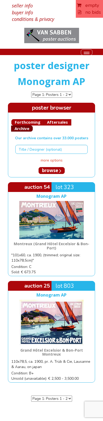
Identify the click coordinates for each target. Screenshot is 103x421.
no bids (91, 12)
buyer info (22, 12)
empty (90, 5)
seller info (22, 5)
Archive (22, 128)
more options (52, 160)
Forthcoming (27, 122)
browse (50, 170)
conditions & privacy (33, 19)
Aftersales (57, 122)
